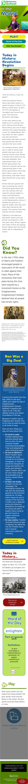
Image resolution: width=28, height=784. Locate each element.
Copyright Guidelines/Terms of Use (10, 779)
